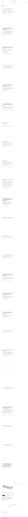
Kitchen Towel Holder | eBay (6, 10)
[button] (1, 2)
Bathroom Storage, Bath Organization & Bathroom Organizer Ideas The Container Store (8, 275)
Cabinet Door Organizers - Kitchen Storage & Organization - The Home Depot (8, 104)
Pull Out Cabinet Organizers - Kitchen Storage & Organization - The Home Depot (8, 48)
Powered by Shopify (8, 515)
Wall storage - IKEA (5, 122)
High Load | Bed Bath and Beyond (7, 217)
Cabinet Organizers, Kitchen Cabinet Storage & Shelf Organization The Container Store (8, 29)
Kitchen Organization (5, 141)
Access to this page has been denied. (8, 387)
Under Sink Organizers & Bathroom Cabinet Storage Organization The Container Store (7, 86)
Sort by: (13, 483)
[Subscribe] (20, 506)
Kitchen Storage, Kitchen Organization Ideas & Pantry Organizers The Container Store (8, 294)
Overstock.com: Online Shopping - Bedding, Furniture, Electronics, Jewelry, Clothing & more (7, 407)
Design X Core (5, 160)
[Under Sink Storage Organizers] (8, 65)
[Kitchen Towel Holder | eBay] (8, 8)
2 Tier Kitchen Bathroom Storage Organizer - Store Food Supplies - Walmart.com (7, 313)
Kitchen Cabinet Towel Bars (6, 256)
